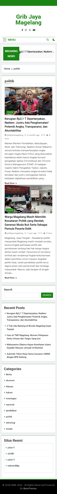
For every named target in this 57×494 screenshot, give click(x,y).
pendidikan (11, 410)
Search (8, 289)
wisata (9, 429)
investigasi (11, 398)
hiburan (9, 386)
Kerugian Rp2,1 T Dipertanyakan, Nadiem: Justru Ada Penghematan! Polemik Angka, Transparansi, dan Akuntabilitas (27, 316)
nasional (10, 404)
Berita (9, 374)
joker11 (11, 447)
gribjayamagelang (15, 135)
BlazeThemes (30, 488)
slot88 (11, 453)
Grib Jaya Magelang (28, 19)
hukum (9, 392)
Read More (10, 183)
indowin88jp (13, 465)
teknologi (10, 422)
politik (10, 112)
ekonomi (10, 380)
